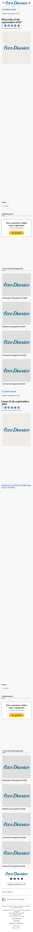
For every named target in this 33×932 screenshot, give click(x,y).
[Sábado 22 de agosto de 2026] (16, 313)
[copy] (19, 26)
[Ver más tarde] (2, 26)
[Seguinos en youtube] (15, 879)
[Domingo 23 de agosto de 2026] (16, 284)
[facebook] (9, 26)
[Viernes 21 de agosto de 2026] (16, 342)
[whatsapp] (5, 26)
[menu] (3, 3)
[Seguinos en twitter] (11, 879)
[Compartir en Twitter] (12, 26)
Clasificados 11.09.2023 (9, 485)
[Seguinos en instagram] (18, 879)
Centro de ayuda (16, 918)
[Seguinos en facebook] (22, 879)
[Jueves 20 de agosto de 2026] (16, 370)
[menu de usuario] (29, 2)
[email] (15, 26)
